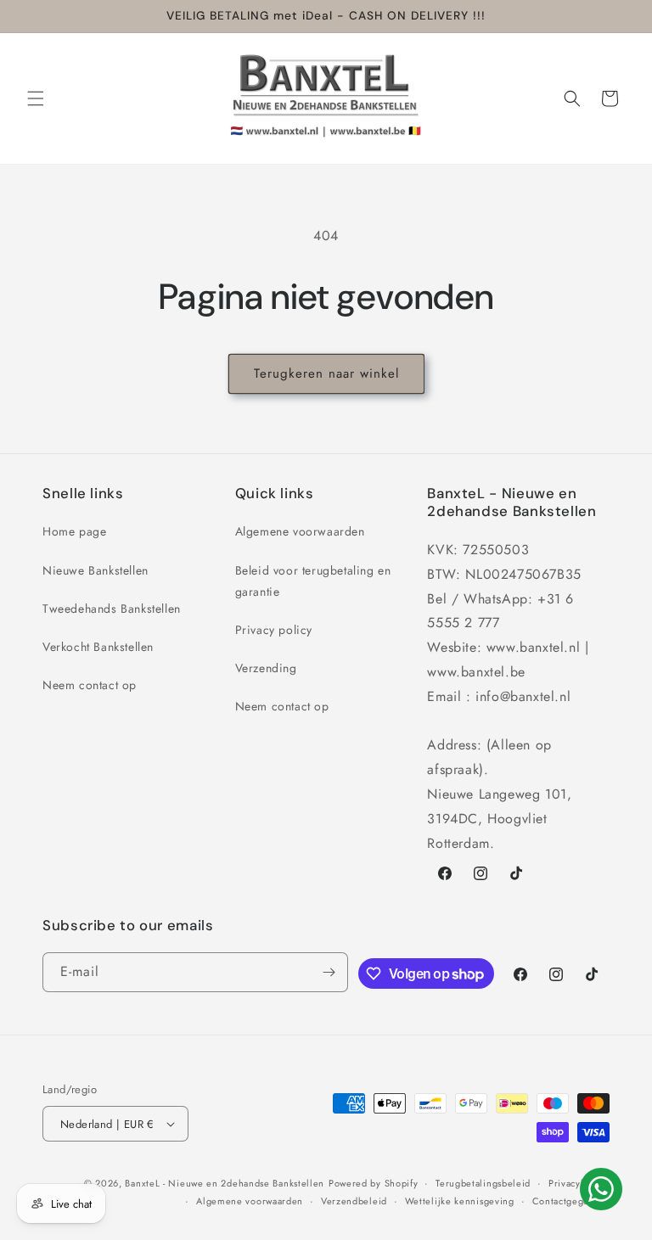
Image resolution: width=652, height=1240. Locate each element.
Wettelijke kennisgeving (459, 1201)
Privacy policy (273, 629)
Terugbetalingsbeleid (483, 1183)
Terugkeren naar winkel (326, 373)
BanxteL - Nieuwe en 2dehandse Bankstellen (224, 1183)
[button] (35, 98)
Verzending (266, 667)
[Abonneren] (328, 972)
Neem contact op (89, 684)
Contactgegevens (571, 1201)
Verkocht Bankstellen (98, 646)
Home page (74, 531)
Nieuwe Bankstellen (95, 570)
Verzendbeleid (354, 1201)
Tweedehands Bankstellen (111, 608)
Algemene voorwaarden (300, 531)
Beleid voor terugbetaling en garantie (313, 581)
